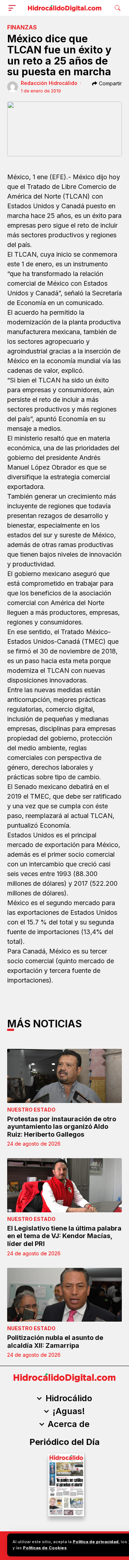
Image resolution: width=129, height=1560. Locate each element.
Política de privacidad (96, 1541)
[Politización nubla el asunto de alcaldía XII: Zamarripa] (64, 1295)
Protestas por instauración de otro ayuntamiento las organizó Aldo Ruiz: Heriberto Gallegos (61, 1126)
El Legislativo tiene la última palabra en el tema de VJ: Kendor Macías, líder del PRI (64, 1235)
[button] (14, 8)
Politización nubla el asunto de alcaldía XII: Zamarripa (55, 1341)
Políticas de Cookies (45, 1547)
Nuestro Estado (31, 1110)
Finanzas (22, 27)
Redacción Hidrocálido (49, 83)
